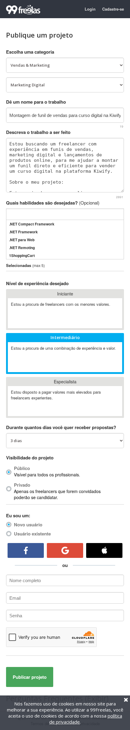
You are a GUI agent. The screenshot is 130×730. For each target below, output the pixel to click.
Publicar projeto (30, 677)
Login (90, 9)
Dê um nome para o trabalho (36, 101)
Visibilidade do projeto (30, 457)
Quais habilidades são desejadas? (52, 202)
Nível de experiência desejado (37, 283)
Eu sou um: (18, 515)
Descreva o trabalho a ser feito (38, 132)
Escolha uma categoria (30, 51)
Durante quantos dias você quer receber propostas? (61, 427)
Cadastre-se (113, 9)
